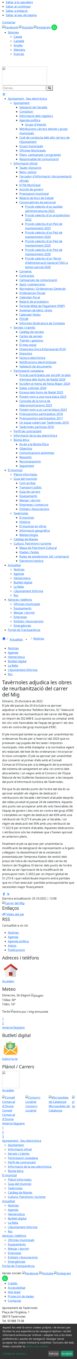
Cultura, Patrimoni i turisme (26, 1197)
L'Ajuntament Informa (22, 670)
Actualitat (16, 639)
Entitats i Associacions (23, 1257)
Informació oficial (20, 1149)
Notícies (38, 639)
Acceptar (67, 1353)
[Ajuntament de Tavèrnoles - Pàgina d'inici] (24, 76)
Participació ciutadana (23, 1158)
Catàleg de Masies (20, 1193)
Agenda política (18, 941)
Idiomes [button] (13, 32)
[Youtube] (26, 27)
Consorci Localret (31, 1108)
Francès (19, 54)
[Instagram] (42, 27)
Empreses (14, 1253)
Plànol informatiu (20, 1180)
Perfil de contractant (22, 1162)
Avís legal (14, 1292)
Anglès (18, 45)
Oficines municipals (21, 1240)
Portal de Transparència (18, 1266)
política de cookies (37, 1346)
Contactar (9, 22)
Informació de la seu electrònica (29, 1167)
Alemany (19, 50)
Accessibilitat (16, 1288)
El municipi (9, 1175)
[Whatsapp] (54, 27)
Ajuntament (16, 1145)
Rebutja (53, 1353)
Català (18, 37)
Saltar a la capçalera (19, 2)
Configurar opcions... (15, 1353)
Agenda (13, 653)
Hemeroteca (16, 657)
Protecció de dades (21, 1296)
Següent (19, 1027)
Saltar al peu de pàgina (21, 15)
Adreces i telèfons (14, 1236)
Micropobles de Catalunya (59, 1108)
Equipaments (17, 1244)
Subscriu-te (10, 1059)
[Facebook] (10, 27)
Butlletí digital (17, 661)
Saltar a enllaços (17, 11)
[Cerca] (49, 88)
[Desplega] (26, 639)
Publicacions (16, 950)
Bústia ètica (15, 1171)
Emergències (16, 1262)
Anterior (7, 1027)
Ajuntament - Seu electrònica (21, 1141)
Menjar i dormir (18, 1249)
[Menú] (4, 94)
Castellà (19, 41)
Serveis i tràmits (19, 1154)
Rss (10, 674)
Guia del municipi (19, 1184)
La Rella (13, 666)
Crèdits (13, 1283)
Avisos (12, 946)
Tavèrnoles (15, 1188)
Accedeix (8, 981)
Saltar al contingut (18, 6)
